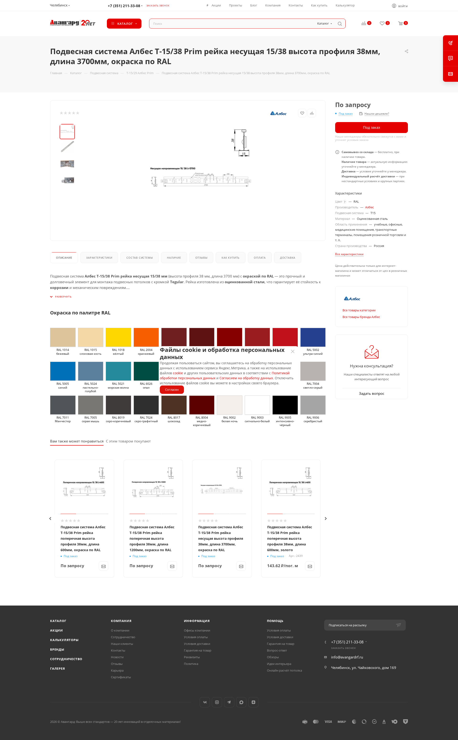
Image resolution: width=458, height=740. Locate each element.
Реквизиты (192, 657)
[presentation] (50, 518)
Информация (197, 621)
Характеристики (99, 257)
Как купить (230, 257)
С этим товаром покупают (128, 441)
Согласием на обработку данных (246, 378)
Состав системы (139, 257)
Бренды (57, 649)
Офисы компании (197, 630)
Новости (117, 657)
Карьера (117, 670)
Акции (56, 630)
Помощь (275, 621)
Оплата (260, 257)
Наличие (174, 257)
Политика (191, 664)
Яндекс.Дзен (253, 702)
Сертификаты (121, 677)
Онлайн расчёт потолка (284, 670)
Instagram (217, 702)
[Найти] (340, 24)
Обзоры (273, 657)
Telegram (229, 702)
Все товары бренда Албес (361, 317)
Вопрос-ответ (277, 650)
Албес (369, 207)
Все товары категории (359, 310)
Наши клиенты (122, 644)
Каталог (58, 621)
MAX (241, 702)
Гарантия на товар (197, 650)
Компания (121, 621)
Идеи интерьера (279, 664)
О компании (120, 630)
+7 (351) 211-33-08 (124, 5)
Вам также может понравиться (77, 441)
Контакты (118, 650)
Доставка (287, 257)
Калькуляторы (64, 640)
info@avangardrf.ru (347, 657)
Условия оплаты (196, 637)
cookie (178, 373)
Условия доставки (197, 644)
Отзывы (201, 257)
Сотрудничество (66, 659)
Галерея (57, 668)
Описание (64, 257)
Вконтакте (205, 702)
